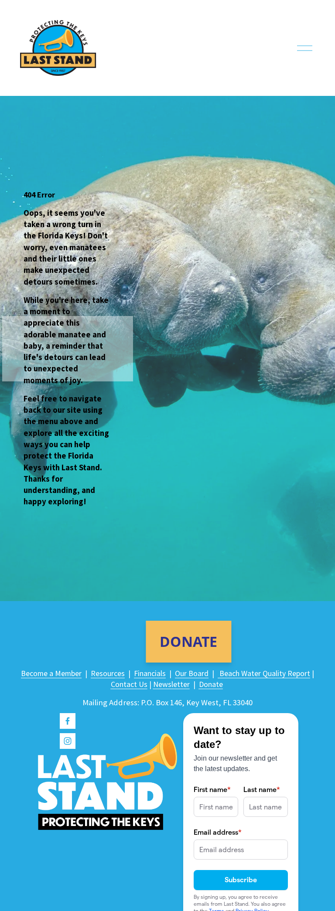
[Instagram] (67, 741)
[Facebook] (67, 721)
